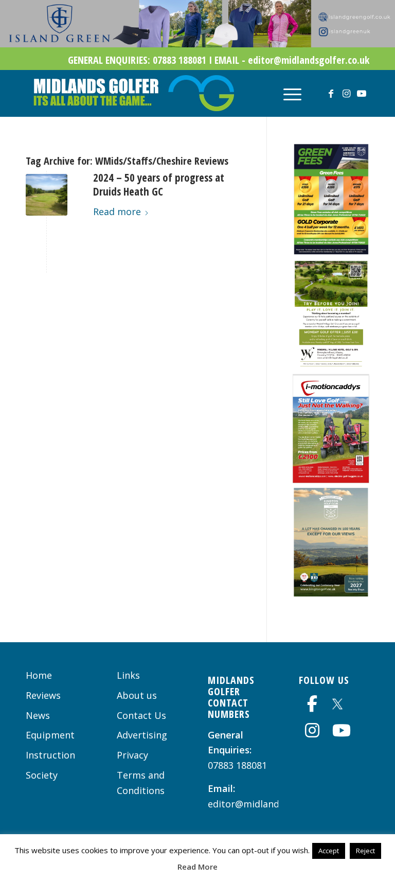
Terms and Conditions (141, 783)
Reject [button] (365, 850)
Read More (197, 866)
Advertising (142, 735)
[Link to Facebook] (330, 93)
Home (39, 675)
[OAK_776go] (46, 195)
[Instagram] (312, 730)
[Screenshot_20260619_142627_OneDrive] (331, 251)
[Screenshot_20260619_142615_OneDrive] (331, 366)
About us (137, 695)
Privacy (132, 755)
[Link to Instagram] (346, 93)
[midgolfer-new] (132, 93)
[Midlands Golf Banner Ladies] (197, 44)
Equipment (50, 735)
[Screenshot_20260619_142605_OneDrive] (331, 479)
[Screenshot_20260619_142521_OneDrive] (331, 593)
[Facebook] (312, 703)
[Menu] (287, 93)
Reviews (43, 695)
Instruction (50, 755)
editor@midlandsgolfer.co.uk (272, 804)
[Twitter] (337, 702)
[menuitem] (287, 93)
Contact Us (141, 715)
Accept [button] (328, 850)
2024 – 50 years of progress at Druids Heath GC (158, 184)
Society (42, 775)
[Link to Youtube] (361, 93)
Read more (117, 211)
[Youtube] (341, 730)
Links (128, 675)
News (38, 715)
